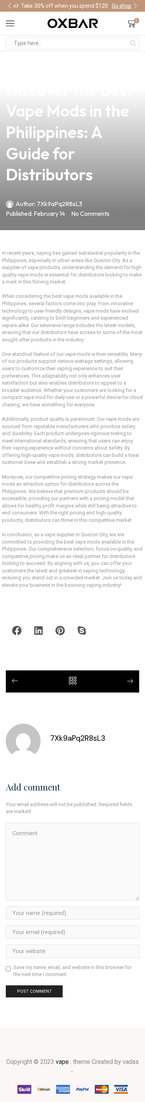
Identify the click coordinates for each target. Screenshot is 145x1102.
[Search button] (133, 43)
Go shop (121, 6)
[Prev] (18, 681)
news (13, 67)
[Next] (127, 682)
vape (63, 1061)
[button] (9, 6)
